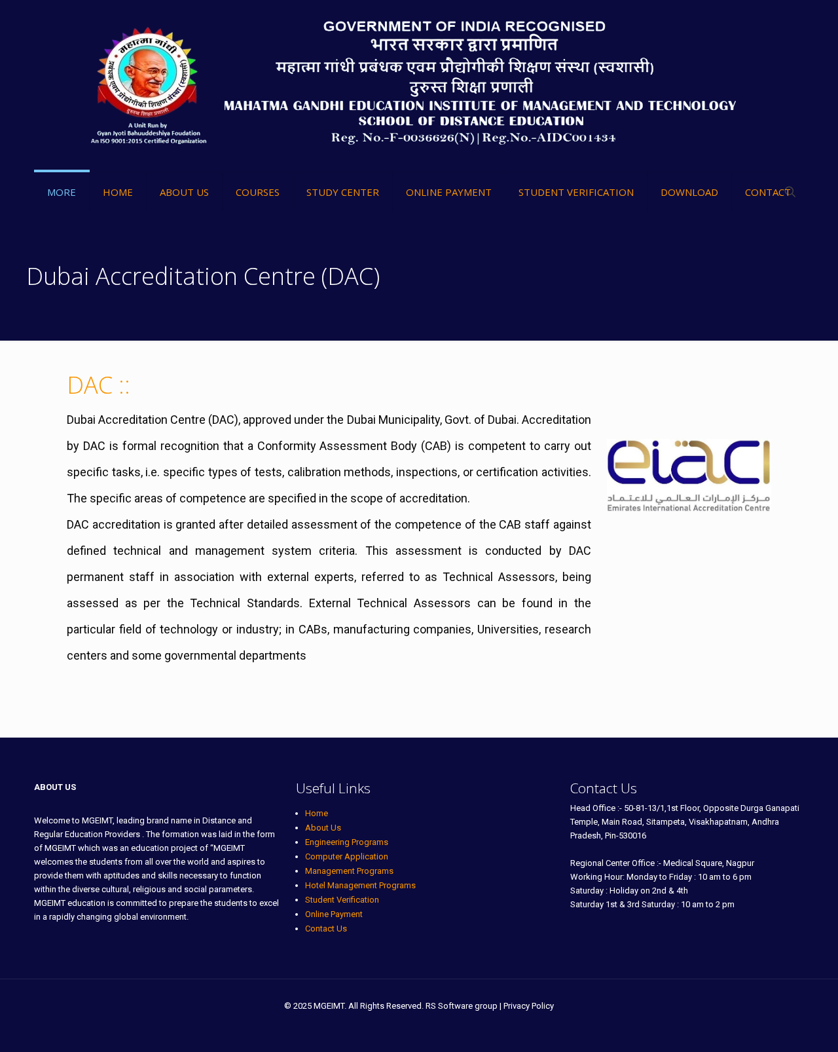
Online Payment (334, 914)
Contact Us (326, 928)
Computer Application (346, 856)
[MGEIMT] (419, 86)
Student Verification (342, 900)
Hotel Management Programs (360, 885)
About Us (323, 828)
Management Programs (349, 871)
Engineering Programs (346, 842)
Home (316, 813)
